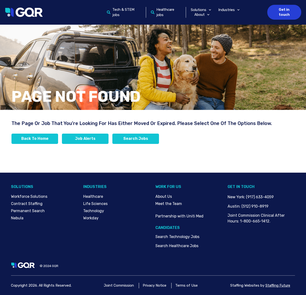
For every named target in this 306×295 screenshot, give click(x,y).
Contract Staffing (27, 203)
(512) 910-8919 (254, 206)
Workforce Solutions (29, 196)
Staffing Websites (244, 285)
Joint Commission (119, 285)
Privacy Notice (154, 285)
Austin (234, 206)
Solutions (198, 10)
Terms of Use (186, 285)
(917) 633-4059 (260, 197)
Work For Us (168, 186)
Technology (93, 211)
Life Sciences (95, 203)
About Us (163, 196)
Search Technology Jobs (177, 236)
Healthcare (93, 196)
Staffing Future (277, 285)
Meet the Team (168, 203)
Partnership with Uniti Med (179, 216)
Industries (226, 10)
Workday (90, 218)
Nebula (17, 218)
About (199, 14)
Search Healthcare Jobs (176, 246)
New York (236, 197)
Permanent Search (28, 211)
